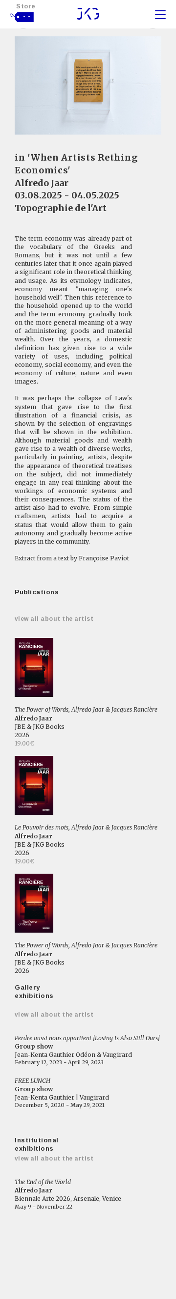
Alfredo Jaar (41, 183)
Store (26, 6)
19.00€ (24, 743)
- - (27, 16)
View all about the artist (54, 618)
